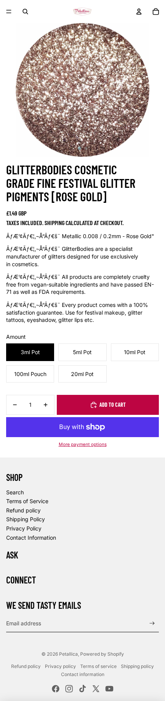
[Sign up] (152, 623)
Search (15, 492)
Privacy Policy (23, 528)
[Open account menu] (138, 11)
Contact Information (31, 537)
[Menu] (9, 11)
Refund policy (23, 510)
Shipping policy (137, 666)
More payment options (83, 444)
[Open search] (25, 11)
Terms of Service (27, 501)
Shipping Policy (25, 519)
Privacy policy (60, 666)
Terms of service (98, 666)
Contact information (82, 674)
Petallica (68, 654)
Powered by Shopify (102, 654)
